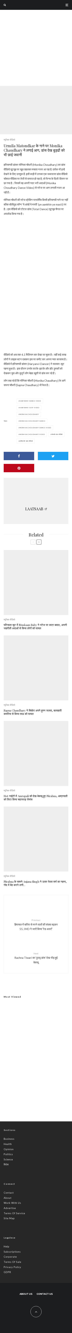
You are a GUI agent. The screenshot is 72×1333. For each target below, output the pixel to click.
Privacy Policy (12, 1267)
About (7, 1197)
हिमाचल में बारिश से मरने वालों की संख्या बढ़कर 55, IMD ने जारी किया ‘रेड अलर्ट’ (36, 925)
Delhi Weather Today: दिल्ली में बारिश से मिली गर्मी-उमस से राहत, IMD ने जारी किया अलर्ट (41, 1069)
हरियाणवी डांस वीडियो (26, 441)
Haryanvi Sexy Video (29, 408)
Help (6, 1246)
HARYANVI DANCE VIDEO (30, 401)
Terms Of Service (14, 1213)
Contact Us (45, 1294)
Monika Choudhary (29, 414)
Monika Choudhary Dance (32, 421)
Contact (9, 1192)
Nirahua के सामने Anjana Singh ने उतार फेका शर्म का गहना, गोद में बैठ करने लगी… (35, 883)
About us (26, 1294)
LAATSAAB (34, 508)
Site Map (9, 1218)
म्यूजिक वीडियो (9, 139)
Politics (8, 1154)
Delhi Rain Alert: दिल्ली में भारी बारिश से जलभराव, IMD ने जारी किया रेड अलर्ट (34, 1054)
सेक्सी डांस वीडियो (57, 434)
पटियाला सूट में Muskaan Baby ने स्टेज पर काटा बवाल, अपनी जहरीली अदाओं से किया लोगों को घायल (35, 626)
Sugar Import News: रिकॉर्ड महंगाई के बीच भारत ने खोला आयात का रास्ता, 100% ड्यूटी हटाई (42, 1087)
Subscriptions (12, 1251)
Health (8, 1144)
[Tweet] (53, 456)
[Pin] (19, 468)
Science (8, 1159)
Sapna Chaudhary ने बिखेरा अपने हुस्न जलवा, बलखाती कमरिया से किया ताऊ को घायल (32, 712)
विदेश (6, 1164)
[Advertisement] (36, 48)
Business (9, 1138)
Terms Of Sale (12, 1261)
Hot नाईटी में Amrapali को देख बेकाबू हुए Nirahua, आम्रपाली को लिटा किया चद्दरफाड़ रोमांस (35, 797)
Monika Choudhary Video (32, 434)
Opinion (9, 1149)
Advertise (10, 1208)
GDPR (7, 1272)
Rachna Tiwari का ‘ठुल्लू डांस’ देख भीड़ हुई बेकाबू (36, 958)
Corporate (10, 1256)
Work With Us (12, 1202)
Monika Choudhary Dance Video (35, 428)
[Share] (19, 456)
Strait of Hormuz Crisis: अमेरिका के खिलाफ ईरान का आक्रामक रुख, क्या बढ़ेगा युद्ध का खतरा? (43, 1104)
